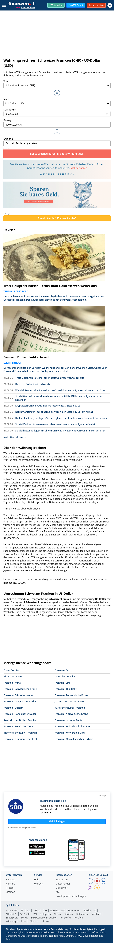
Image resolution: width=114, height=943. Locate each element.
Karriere (10, 883)
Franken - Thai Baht (65, 689)
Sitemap (10, 892)
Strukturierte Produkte (44, 917)
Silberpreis (12, 917)
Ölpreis (34, 921)
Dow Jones (74, 910)
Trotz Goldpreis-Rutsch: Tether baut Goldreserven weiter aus (50, 286)
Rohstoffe (65, 917)
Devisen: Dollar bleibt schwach (26, 357)
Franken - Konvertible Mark (69, 732)
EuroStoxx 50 (57, 910)
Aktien (57, 914)
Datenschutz (63, 883)
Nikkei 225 (11, 914)
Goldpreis (45, 914)
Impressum (62, 879)
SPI (22, 910)
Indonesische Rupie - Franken (20, 732)
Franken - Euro (62, 670)
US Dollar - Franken (65, 676)
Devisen (9, 230)
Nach (6, 99)
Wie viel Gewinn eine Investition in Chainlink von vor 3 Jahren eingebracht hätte (60, 390)
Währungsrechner (16, 921)
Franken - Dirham (13, 707)
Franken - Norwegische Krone (71, 714)
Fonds (24, 917)
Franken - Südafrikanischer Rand (72, 726)
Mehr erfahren (79, 168)
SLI (28, 910)
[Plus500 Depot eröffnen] (25, 7)
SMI (35, 914)
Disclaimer (62, 888)
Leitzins (45, 921)
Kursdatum (9, 109)
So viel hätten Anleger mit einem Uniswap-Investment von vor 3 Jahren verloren (60, 430)
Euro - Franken (12, 670)
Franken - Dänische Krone (18, 695)
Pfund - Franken (13, 676)
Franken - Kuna (12, 682)
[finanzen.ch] (21, 3)
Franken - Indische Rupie (68, 720)
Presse (10, 888)
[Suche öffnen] (109, 5)
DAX (45, 910)
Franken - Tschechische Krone (71, 695)
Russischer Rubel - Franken (69, 707)
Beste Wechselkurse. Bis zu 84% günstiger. (57, 153)
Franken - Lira (62, 682)
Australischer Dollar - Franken (20, 720)
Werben (38, 883)
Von (5, 81)
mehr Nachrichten (13, 437)
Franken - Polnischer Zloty (18, 726)
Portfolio (79, 917)
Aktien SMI (12, 910)
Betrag (7, 120)
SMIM (36, 910)
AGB (58, 892)
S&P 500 (25, 914)
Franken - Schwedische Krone (20, 689)
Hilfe (36, 879)
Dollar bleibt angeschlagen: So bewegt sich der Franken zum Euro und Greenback (61, 418)
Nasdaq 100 (89, 910)
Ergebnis (8, 138)
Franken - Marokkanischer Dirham (73, 739)
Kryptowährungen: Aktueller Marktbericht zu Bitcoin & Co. (48, 405)
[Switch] (57, 93)
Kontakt (10, 879)
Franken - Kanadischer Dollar (20, 714)
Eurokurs (96, 914)
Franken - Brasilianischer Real (20, 739)
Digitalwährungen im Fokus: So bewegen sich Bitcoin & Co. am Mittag (54, 411)
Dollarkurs (82, 914)
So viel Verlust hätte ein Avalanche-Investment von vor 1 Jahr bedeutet (55, 424)
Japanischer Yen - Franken (69, 701)
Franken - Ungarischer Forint (20, 701)
